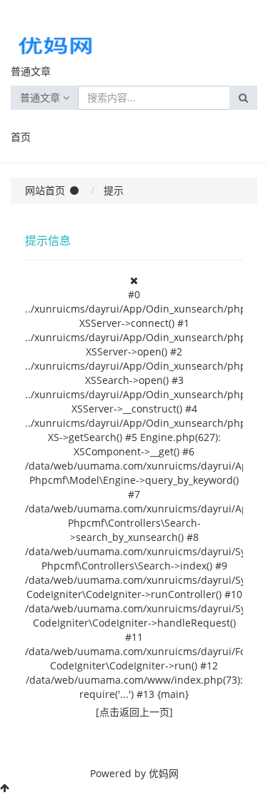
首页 (21, 136)
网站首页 (45, 190)
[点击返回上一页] (134, 712)
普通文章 (41, 97)
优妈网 (164, 773)
